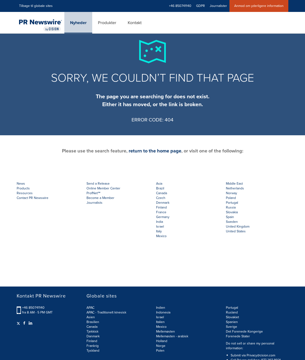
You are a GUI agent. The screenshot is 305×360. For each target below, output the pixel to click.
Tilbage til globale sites (36, 5)
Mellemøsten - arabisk (172, 336)
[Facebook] (24, 323)
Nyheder (78, 23)
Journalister (218, 5)
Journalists (94, 202)
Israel (160, 317)
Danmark (93, 336)
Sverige (231, 326)
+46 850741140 (33, 307)
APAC (90, 307)
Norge (160, 345)
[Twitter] (19, 323)
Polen (160, 350)
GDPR (200, 5)
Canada (161, 193)
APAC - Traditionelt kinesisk (106, 312)
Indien (160, 307)
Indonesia (163, 312)
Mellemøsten (165, 331)
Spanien (232, 321)
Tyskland (92, 350)
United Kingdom (237, 226)
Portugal (232, 307)
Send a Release (98, 183)
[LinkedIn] (30, 323)
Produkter (107, 23)
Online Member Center (103, 188)
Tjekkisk (92, 331)
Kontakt (135, 23)
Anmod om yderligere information (259, 5)
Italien (160, 321)
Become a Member (100, 197)
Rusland (232, 312)
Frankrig (92, 345)
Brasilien (92, 321)
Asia (159, 183)
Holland (161, 341)
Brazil (160, 188)
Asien (90, 317)
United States (236, 231)
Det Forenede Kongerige (244, 331)
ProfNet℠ (93, 193)
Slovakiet (232, 317)
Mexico (161, 236)
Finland (91, 341)
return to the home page (155, 150)
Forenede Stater (238, 336)
